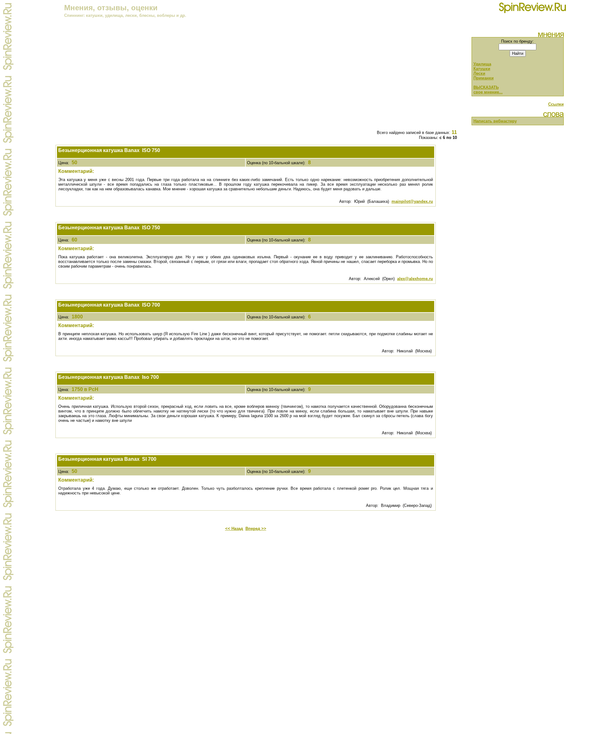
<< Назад (234, 528)
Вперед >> (255, 528)
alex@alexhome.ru (415, 278)
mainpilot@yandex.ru (412, 201)
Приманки (483, 78)
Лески (479, 73)
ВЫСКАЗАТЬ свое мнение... (488, 89)
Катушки (481, 68)
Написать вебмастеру (495, 121)
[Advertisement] (246, 81)
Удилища (482, 64)
